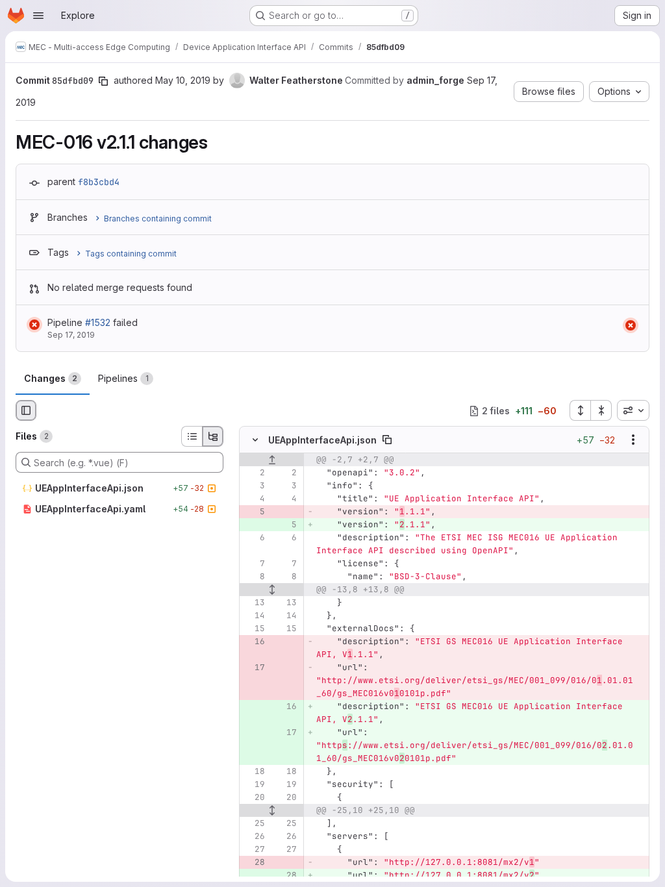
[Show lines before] (272, 460)
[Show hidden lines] (272, 590)
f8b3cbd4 (98, 182)
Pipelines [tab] (123, 378)
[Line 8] (254, 577)
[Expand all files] (580, 410)
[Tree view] (213, 436)
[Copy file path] (387, 440)
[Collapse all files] (601, 410)
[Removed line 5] (254, 512)
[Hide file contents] (255, 440)
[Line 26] (254, 837)
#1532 (97, 322)
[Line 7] (254, 564)
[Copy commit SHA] (103, 81)
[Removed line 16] (254, 642)
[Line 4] (254, 499)
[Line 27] (254, 849)
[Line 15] (254, 629)
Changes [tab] (50, 378)
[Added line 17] (286, 733)
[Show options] (633, 440)
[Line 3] (254, 486)
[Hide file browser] (26, 410)
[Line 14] (254, 616)
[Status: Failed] (34, 324)
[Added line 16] (286, 707)
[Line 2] (254, 473)
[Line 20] (254, 798)
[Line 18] (254, 772)
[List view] (191, 436)
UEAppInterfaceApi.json (322, 439)
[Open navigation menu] (38, 15)
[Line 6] (254, 538)
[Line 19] (254, 785)
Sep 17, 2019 (71, 335)
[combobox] (633, 410)
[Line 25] (254, 824)
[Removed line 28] (254, 862)
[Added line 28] (286, 875)
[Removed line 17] (254, 668)
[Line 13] (254, 603)
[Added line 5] (286, 525)
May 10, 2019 (182, 80)
